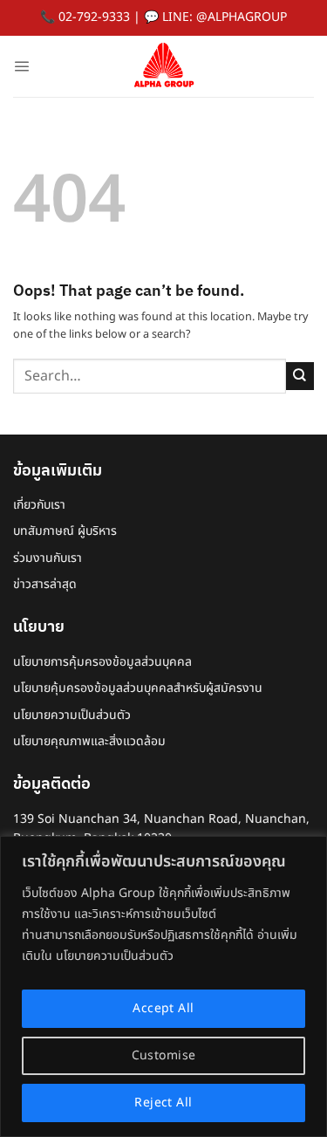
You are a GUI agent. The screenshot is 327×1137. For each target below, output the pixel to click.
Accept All (163, 1008)
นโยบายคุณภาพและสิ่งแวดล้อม (89, 741)
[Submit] (300, 375)
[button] (21, 66)
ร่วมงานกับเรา (47, 558)
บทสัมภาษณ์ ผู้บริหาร (65, 531)
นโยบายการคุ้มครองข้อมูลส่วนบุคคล (102, 662)
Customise (164, 1055)
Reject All (163, 1102)
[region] (163, 986)
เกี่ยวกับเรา (39, 505)
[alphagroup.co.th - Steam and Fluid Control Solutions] (164, 66)
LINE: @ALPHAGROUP (224, 17)
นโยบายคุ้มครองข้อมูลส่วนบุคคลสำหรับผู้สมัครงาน (137, 688)
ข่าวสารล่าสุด (45, 584)
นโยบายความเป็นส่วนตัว (72, 715)
